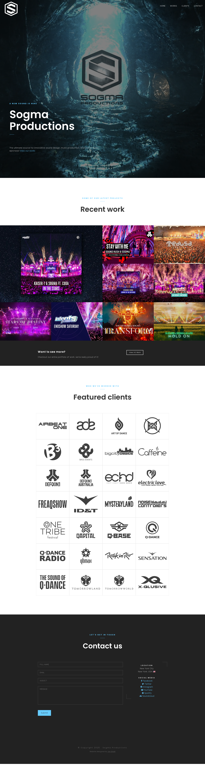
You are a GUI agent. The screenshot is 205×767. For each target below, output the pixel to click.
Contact (198, 6)
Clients (185, 6)
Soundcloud (148, 696)
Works (173, 6)
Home (162, 6)
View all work (135, 352)
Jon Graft (111, 752)
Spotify (148, 693)
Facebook (147, 681)
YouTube (147, 690)
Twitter (147, 684)
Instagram (147, 687)
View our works (27, 150)
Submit (44, 713)
